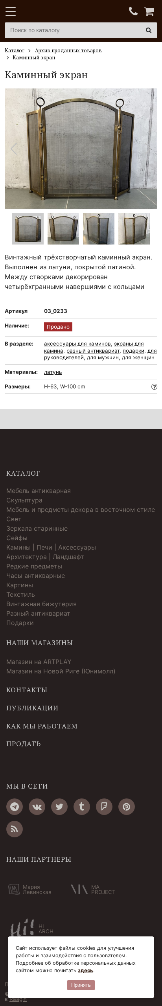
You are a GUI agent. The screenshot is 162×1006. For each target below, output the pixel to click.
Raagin (18, 999)
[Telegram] (14, 806)
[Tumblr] (82, 806)
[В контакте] (37, 806)
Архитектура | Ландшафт (45, 557)
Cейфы (17, 538)
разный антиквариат (93, 351)
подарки (133, 351)
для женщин (138, 357)
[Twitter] (59, 806)
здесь (85, 970)
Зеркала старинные (37, 528)
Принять (81, 985)
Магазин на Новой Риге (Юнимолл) (61, 671)
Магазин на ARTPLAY (39, 662)
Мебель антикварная (38, 491)
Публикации (32, 708)
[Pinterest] (126, 806)
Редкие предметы (34, 566)
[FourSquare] (104, 806)
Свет (14, 519)
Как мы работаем (42, 726)
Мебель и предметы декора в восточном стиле (80, 509)
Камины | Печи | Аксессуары (51, 547)
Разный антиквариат (38, 613)
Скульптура (24, 500)
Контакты (27, 689)
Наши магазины (39, 642)
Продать (23, 743)
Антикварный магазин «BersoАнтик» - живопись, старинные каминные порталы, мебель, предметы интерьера (53, 12)
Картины (19, 585)
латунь (53, 372)
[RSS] (14, 829)
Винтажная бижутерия (41, 604)
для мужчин (103, 357)
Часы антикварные (35, 575)
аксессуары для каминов (77, 343)
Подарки (20, 623)
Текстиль (20, 594)
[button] (148, 148)
